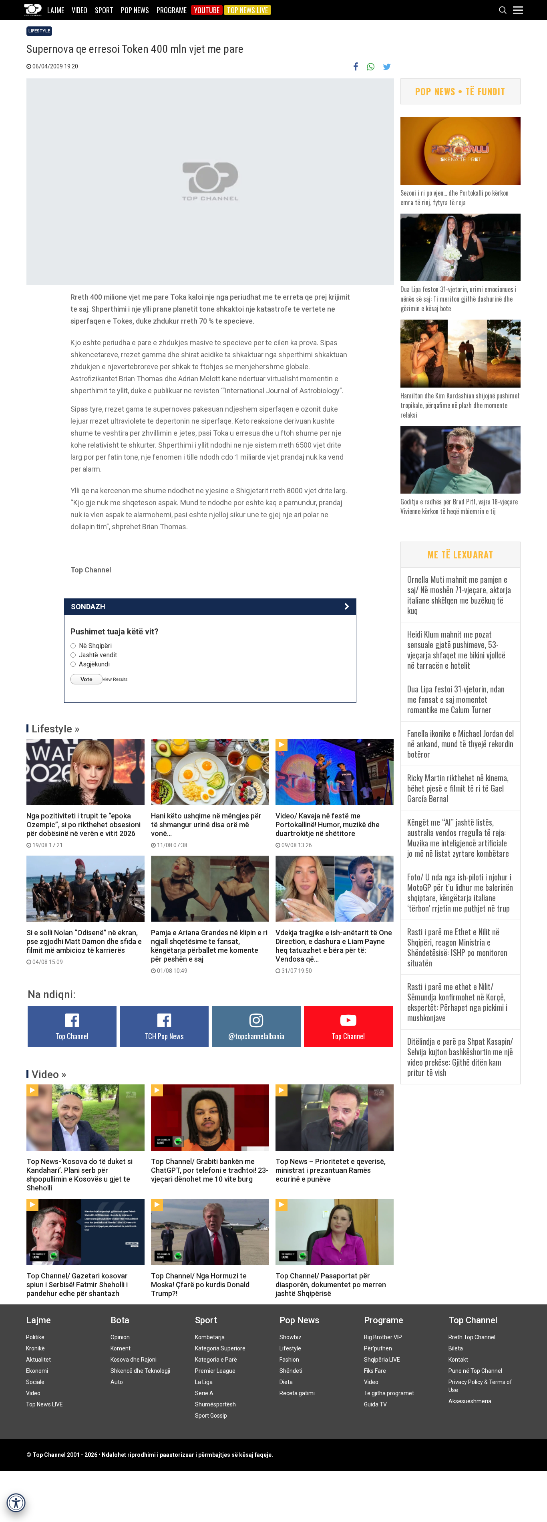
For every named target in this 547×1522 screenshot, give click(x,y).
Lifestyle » (56, 729)
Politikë (35, 1337)
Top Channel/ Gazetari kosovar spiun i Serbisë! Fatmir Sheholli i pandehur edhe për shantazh (77, 1285)
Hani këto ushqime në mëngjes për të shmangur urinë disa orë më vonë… (206, 830)
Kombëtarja (210, 1337)
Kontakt (458, 1359)
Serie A (204, 1393)
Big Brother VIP (383, 1337)
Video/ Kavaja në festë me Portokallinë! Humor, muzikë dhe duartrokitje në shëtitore (328, 830)
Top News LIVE (247, 10)
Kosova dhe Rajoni (134, 1359)
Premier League (215, 1371)
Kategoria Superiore (220, 1348)
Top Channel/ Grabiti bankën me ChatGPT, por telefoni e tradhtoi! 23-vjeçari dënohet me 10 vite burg (210, 1170)
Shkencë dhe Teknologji (140, 1371)
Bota (120, 1320)
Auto (117, 1382)
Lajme (55, 10)
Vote (86, 679)
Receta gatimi (297, 1393)
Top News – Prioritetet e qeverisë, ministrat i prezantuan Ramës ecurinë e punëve (331, 1170)
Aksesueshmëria (469, 1401)
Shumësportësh (215, 1404)
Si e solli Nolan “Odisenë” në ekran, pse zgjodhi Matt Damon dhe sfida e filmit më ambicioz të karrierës (84, 946)
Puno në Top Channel (475, 1371)
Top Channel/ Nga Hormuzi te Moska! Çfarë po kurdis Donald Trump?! (200, 1285)
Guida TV (375, 1404)
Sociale (35, 1382)
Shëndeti (291, 1371)
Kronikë (35, 1348)
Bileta (455, 1348)
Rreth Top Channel (471, 1337)
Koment (121, 1348)
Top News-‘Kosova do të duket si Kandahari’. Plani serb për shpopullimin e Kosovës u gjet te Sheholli (79, 1174)
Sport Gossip (211, 1415)
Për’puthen (378, 1348)
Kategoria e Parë (216, 1359)
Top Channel (72, 1036)
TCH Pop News (164, 1036)
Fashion (289, 1359)
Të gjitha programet (389, 1393)
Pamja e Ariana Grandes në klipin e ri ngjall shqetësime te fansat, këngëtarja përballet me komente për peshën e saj (209, 951)
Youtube (206, 10)
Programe (172, 10)
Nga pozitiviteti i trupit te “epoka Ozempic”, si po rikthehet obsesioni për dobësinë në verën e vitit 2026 (83, 830)
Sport (104, 10)
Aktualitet (38, 1359)
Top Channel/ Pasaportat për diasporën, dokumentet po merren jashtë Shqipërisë (331, 1285)
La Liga (204, 1382)
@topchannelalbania (256, 1036)
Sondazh (88, 606)
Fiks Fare (375, 1371)
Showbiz (291, 1337)
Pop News (135, 10)
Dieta (286, 1382)
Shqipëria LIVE (382, 1359)
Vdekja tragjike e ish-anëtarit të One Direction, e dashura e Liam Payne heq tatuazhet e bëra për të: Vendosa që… (334, 951)
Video (79, 10)
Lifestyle (39, 31)
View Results (115, 679)
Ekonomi (37, 1371)
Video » (49, 1074)
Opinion (120, 1337)
